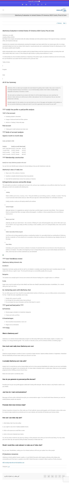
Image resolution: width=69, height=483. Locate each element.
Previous (59, 23)
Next (64, 23)
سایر (9, 466)
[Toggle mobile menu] (3, 10)
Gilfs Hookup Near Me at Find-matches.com (13, 463)
